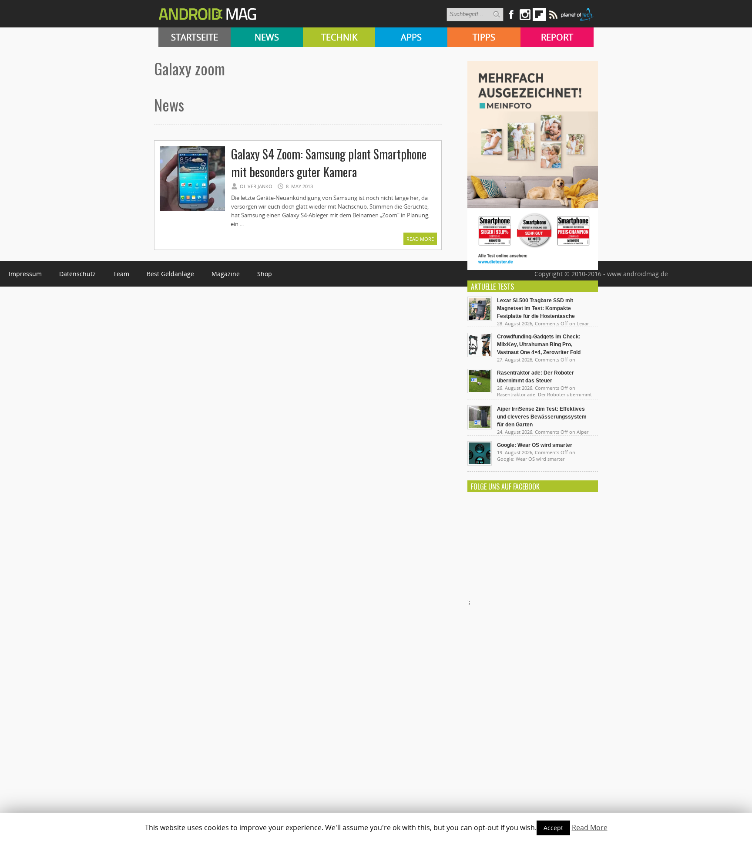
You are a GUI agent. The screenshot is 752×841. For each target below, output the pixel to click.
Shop (264, 274)
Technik (339, 37)
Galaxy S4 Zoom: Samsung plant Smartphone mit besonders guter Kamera (328, 163)
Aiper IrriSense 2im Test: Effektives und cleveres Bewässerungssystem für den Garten (542, 417)
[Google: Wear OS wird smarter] (479, 463)
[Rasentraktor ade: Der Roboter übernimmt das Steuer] (479, 391)
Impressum (25, 274)
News (267, 37)
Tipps (484, 37)
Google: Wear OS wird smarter (534, 445)
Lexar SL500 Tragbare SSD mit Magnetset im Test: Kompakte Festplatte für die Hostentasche (536, 308)
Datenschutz (77, 274)
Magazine (226, 274)
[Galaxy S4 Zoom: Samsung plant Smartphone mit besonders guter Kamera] (192, 210)
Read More (420, 239)
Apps (411, 37)
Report (557, 37)
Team (121, 274)
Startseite (194, 37)
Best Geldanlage (170, 274)
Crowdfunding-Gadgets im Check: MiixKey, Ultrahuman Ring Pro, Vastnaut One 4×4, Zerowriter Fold (539, 344)
